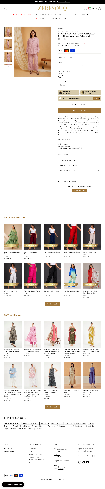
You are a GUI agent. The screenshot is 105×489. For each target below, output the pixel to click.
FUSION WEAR (8, 448)
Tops (6, 429)
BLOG (31, 462)
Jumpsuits (44, 423)
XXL (81, 66)
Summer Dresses (47, 426)
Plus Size (22, 429)
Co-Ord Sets (91, 426)
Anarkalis (39, 429)
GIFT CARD (32, 448)
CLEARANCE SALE (60, 18)
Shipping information (71, 160)
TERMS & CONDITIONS (36, 460)
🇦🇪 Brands (42, 18)
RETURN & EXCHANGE (36, 454)
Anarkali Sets (80, 423)
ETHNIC (59, 15)
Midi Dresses (57, 423)
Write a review (79, 191)
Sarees (31, 429)
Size (60, 62)
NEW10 (96, 98)
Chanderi (68, 423)
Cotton (62, 85)
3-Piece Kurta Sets (12, 423)
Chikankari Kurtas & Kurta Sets (70, 426)
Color (64, 71)
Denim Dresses (32, 426)
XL (75, 66)
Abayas (13, 429)
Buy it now (79, 110)
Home (60, 28)
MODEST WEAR (9, 451)
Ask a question (67, 170)
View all (52, 304)
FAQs (30, 451)
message (60, 468)
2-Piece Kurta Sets (30, 423)
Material (62, 81)
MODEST (87, 15)
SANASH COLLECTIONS (68, 31)
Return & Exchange (69, 165)
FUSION (73, 15)
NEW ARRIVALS (44, 15)
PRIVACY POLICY (34, 457)
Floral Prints (18, 426)
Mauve (60, 75)
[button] (13, 484)
